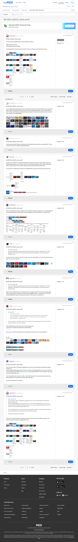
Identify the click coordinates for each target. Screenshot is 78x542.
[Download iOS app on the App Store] (60, 482)
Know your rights (60, 505)
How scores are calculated (9, 514)
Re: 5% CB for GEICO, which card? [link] (36, 10)
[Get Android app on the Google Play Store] (60, 486)
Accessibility (41, 497)
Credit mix (24, 511)
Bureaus (41, 508)
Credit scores (6, 505)
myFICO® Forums (14, 6)
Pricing (24, 2)
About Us (41, 481)
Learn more (51, 533)
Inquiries (41, 511)
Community (61, 2)
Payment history (7, 517)
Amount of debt (25, 505)
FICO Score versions (8, 511)
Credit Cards (24, 10)
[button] (73, 34)
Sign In (73, 6)
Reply (70, 91)
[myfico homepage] (8, 2)
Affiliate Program (42, 494)
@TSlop (9, 312)
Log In (72, 2)
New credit (24, 514)
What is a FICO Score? (8, 508)
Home (5, 481)
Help (68, 6)
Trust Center (41, 487)
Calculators (41, 517)
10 (61, 396)
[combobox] (43, 14)
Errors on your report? (44, 514)
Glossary (59, 514)
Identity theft (60, 508)
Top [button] (5, 472)
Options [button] (73, 10)
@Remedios (10, 399)
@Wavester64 (25, 371)
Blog (22, 491)
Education (55, 2)
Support (66, 2)
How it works (6, 484)
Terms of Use (42, 484)
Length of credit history (26, 508)
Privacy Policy (42, 491)
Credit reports (25, 517)
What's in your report (43, 505)
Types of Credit (15, 10)
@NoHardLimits (11, 249)
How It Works (18, 2)
